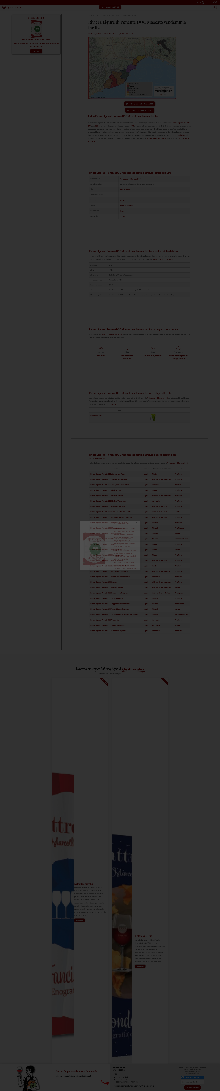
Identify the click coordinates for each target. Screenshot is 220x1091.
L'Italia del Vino (122, 523)
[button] (136, 523)
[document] (110, 545)
